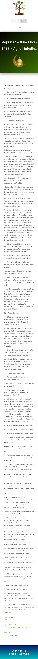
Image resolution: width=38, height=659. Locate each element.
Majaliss (25, 627)
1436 (10, 627)
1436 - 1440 (17, 627)
